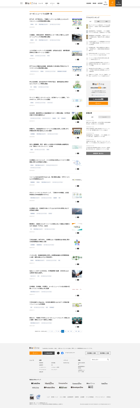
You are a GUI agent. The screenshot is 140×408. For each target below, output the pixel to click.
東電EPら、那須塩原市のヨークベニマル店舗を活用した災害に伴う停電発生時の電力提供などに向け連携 (49, 130)
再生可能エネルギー (43, 24)
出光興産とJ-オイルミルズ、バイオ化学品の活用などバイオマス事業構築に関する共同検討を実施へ (49, 161)
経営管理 (100, 3)
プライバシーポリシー (100, 397)
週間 (98, 21)
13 (71, 331)
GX (58, 118)
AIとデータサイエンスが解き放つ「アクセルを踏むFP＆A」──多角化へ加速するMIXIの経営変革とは (99, 26)
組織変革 (41, 365)
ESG (48, 149)
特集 (58, 3)
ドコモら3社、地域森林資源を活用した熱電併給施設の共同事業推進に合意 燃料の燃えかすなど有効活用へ (49, 256)
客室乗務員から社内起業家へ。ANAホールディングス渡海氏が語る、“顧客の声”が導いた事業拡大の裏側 (99, 37)
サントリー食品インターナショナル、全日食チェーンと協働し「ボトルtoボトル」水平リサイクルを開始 (49, 98)
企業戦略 (33, 134)
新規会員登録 (99, 99)
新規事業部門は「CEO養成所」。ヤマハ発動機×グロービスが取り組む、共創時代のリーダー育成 (99, 31)
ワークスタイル (42, 369)
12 (68, 331)
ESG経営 (63, 118)
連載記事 (41, 371)
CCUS (50, 213)
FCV (48, 55)
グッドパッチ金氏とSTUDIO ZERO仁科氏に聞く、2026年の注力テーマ (99, 58)
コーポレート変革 (55, 367)
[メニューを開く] (21, 3)
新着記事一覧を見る (98, 153)
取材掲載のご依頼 (104, 353)
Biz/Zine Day (66, 362)
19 (76, 331)
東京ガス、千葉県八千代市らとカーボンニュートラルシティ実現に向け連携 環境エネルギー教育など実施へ (49, 319)
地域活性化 (39, 244)
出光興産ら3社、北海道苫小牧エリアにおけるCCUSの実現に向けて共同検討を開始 (49, 209)
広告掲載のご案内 (91, 353)
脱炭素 (54, 118)
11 (65, 331)
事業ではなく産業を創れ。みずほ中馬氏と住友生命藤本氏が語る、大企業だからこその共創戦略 (98, 123)
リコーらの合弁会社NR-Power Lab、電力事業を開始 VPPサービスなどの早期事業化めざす (49, 178)
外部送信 (109, 397)
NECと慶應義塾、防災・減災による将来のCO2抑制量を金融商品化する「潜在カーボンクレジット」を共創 (49, 145)
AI (31, 87)
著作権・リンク (54, 397)
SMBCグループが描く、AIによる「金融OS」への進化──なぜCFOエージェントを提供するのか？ (99, 75)
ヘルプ (48, 397)
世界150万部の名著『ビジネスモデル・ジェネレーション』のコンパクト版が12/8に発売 (99, 54)
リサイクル (49, 102)
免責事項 (77, 397)
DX (31, 307)
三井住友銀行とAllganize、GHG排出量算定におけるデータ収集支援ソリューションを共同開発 (49, 303)
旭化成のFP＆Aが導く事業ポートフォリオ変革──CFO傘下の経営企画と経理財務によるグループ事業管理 (99, 70)
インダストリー (42, 367)
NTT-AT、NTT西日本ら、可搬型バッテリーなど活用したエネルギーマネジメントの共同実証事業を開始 (49, 20)
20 (78, 331)
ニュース (40, 3)
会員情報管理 (70, 397)
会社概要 (82, 397)
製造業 (94, 3)
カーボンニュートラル (55, 24)
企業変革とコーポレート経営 (81, 370)
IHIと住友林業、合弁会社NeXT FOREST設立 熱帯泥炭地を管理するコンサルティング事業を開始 (49, 83)
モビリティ (33, 276)
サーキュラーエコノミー (52, 165)
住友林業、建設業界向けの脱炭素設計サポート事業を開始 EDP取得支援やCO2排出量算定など (49, 114)
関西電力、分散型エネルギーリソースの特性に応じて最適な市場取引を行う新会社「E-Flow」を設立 (49, 225)
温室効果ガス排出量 (62, 71)
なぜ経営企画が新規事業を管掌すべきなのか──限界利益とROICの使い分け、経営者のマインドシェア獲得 (99, 64)
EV (36, 24)
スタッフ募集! (63, 397)
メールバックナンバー (99, 95)
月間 (106, 21)
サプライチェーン (34, 71)
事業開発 (33, 182)
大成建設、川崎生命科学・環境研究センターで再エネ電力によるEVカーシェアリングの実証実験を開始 (49, 36)
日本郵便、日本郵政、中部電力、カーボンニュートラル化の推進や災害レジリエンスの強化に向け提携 (49, 287)
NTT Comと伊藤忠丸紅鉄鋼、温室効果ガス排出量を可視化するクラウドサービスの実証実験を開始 (49, 67)
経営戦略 (53, 362)
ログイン (99, 103)
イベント (52, 3)
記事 (46, 3)
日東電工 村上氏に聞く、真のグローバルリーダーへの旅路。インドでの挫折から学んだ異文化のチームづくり (98, 142)
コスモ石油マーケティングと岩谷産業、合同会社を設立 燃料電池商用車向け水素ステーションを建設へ (49, 51)
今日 (90, 21)
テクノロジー (54, 369)
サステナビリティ (46, 118)
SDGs (32, 24)
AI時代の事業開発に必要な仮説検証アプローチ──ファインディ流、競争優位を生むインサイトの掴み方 (98, 129)
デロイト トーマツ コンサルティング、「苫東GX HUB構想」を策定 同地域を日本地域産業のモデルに (49, 193)
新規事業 (89, 3)
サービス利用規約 (90, 397)
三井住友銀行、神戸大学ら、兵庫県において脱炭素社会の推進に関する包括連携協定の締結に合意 (49, 240)
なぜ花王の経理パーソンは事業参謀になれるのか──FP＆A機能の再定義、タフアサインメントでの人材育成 (99, 43)
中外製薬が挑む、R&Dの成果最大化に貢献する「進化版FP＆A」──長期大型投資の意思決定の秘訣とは (99, 49)
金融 (32, 149)
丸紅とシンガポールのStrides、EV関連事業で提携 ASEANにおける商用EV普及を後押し (49, 272)
